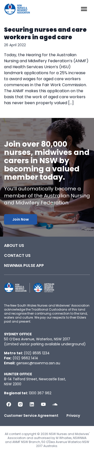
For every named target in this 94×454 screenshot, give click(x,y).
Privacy (73, 415)
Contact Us (17, 255)
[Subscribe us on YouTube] (43, 404)
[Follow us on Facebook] (9, 404)
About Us (14, 245)
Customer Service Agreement (31, 415)
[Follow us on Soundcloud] (55, 404)
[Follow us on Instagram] (20, 404)
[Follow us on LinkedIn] (32, 404)
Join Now (20, 219)
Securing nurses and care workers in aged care (45, 33)
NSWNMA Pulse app (24, 265)
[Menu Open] (84, 9)
